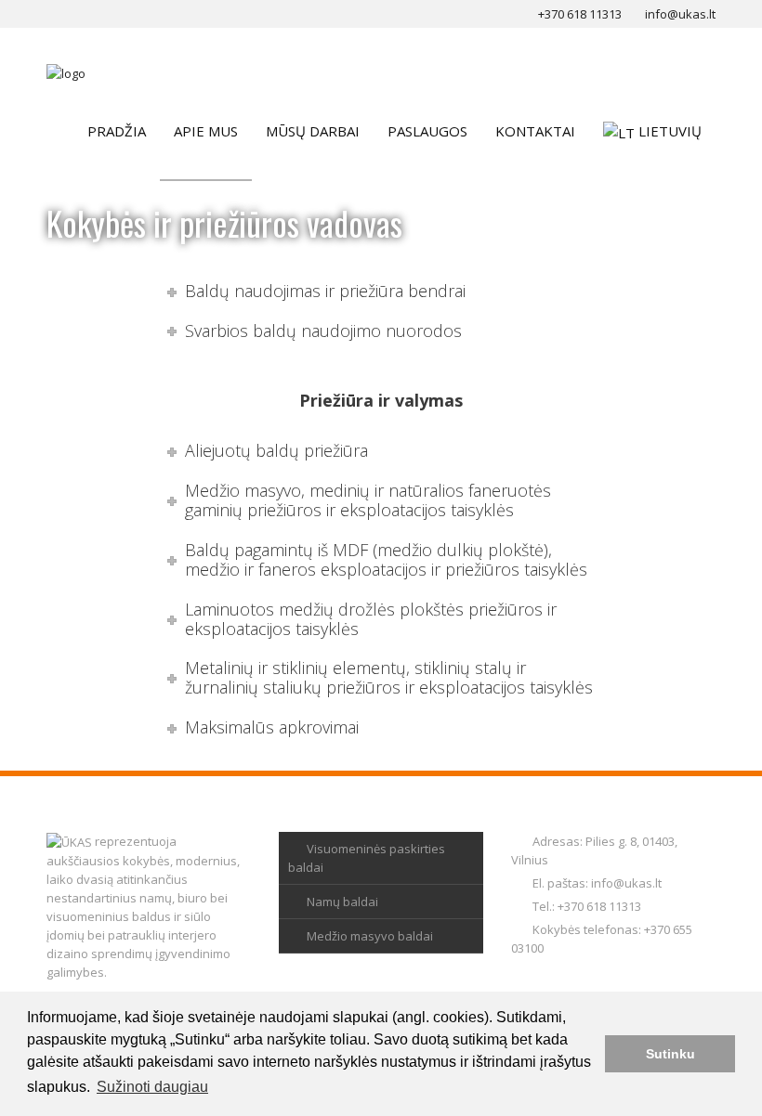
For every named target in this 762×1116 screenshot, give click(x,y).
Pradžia (116, 131)
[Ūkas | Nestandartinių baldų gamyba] (65, 72)
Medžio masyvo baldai (370, 936)
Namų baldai (342, 901)
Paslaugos (427, 131)
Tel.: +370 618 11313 (586, 906)
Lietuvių (670, 131)
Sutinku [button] (670, 1053)
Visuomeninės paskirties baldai (366, 858)
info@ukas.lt (626, 883)
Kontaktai (535, 131)
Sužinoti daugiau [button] (152, 1087)
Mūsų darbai (313, 131)
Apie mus (206, 131)
